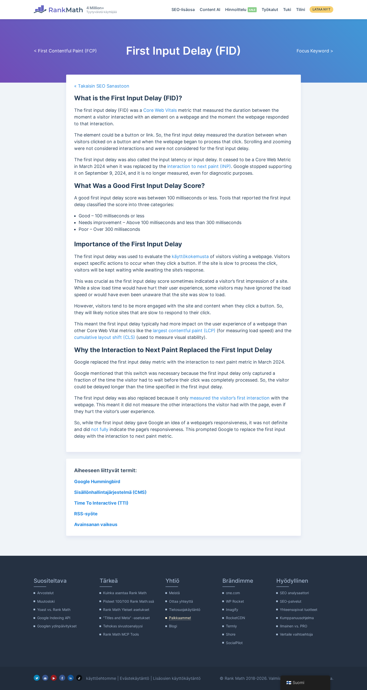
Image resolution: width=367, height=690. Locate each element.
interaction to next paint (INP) (199, 166)
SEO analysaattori (294, 593)
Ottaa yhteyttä (181, 601)
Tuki (287, 9)
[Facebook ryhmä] (45, 678)
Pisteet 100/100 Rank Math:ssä (128, 601)
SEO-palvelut (290, 601)
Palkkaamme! (180, 618)
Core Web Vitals (160, 110)
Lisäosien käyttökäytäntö (177, 678)
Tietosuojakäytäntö (184, 609)
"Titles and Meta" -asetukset (126, 618)
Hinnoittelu (235, 9)
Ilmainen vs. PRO (293, 626)
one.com (233, 593)
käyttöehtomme (101, 678)
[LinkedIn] (71, 678)
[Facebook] (62, 678)
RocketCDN (235, 618)
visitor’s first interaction (245, 398)
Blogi (173, 626)
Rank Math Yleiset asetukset (126, 609)
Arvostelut (45, 593)
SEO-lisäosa (183, 9)
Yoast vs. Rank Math (53, 609)
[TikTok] (79, 678)
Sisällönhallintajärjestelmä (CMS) (110, 492)
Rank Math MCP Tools (121, 634)
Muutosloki (46, 601)
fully (104, 429)
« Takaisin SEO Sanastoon (101, 86)
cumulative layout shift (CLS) (104, 337)
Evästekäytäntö (134, 678)
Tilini (300, 9)
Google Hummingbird (97, 481)
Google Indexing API (53, 618)
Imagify (232, 609)
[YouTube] (54, 678)
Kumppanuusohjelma (297, 618)
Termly (231, 626)
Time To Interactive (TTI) (101, 503)
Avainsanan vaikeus (95, 524)
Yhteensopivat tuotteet (298, 609)
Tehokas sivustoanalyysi (123, 626)
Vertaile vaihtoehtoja (296, 634)
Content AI (210, 9)
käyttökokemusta (190, 256)
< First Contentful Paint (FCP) (65, 50)
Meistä (174, 593)
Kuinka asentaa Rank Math (125, 593)
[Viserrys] (37, 678)
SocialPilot (234, 643)
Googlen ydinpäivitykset (57, 626)
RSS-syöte (86, 513)
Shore (230, 634)
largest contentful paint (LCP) (184, 330)
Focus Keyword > (315, 50)
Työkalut (270, 9)
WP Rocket (235, 601)
